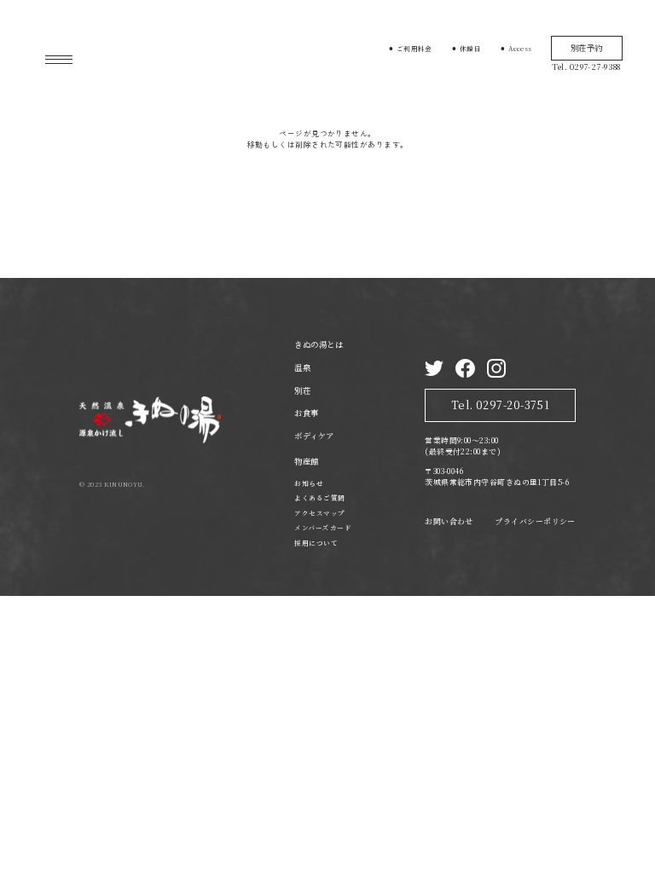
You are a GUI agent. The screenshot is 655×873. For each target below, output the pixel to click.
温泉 (302, 367)
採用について (316, 542)
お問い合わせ (449, 521)
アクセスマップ (319, 512)
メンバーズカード (322, 527)
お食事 (306, 413)
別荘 (302, 390)
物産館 (306, 461)
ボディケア (313, 436)
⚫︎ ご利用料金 (410, 48)
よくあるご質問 (319, 497)
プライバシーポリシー (535, 521)
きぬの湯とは (318, 344)
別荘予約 (587, 48)
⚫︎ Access (516, 48)
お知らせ (308, 483)
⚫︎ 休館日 (466, 48)
